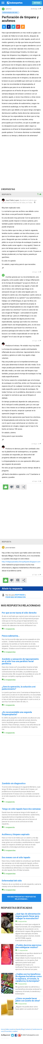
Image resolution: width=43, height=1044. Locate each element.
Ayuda (18, 1029)
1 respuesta (9, 629)
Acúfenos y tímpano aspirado (16, 834)
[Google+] (19, 1035)
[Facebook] (15, 1035)
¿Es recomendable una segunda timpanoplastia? (17, 713)
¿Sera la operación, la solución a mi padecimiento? (19, 687)
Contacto (28, 1029)
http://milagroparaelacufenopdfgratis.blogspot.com (21, 562)
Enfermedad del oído (12, 880)
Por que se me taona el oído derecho (19, 613)
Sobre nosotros (10, 1029)
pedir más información (16, 597)
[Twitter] (12, 1035)
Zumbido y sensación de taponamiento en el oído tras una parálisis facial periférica (20, 661)
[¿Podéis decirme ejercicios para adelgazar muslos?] (21, 957)
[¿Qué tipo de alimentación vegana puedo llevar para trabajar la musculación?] (21, 927)
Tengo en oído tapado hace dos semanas (21, 809)
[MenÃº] (3, 3)
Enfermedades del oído (10, 12)
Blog (22, 1029)
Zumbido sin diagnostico (14, 783)
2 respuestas (10, 652)
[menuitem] (9, 27)
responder (20, 595)
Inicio (2, 1029)
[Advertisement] (21, 159)
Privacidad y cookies (11, 1031)
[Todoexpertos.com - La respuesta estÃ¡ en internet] (14, 2)
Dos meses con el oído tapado (16, 857)
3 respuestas (10, 850)
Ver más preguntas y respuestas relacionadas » (21, 898)
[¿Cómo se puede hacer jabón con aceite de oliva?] (21, 1007)
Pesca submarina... (11, 636)
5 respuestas (10, 874)
